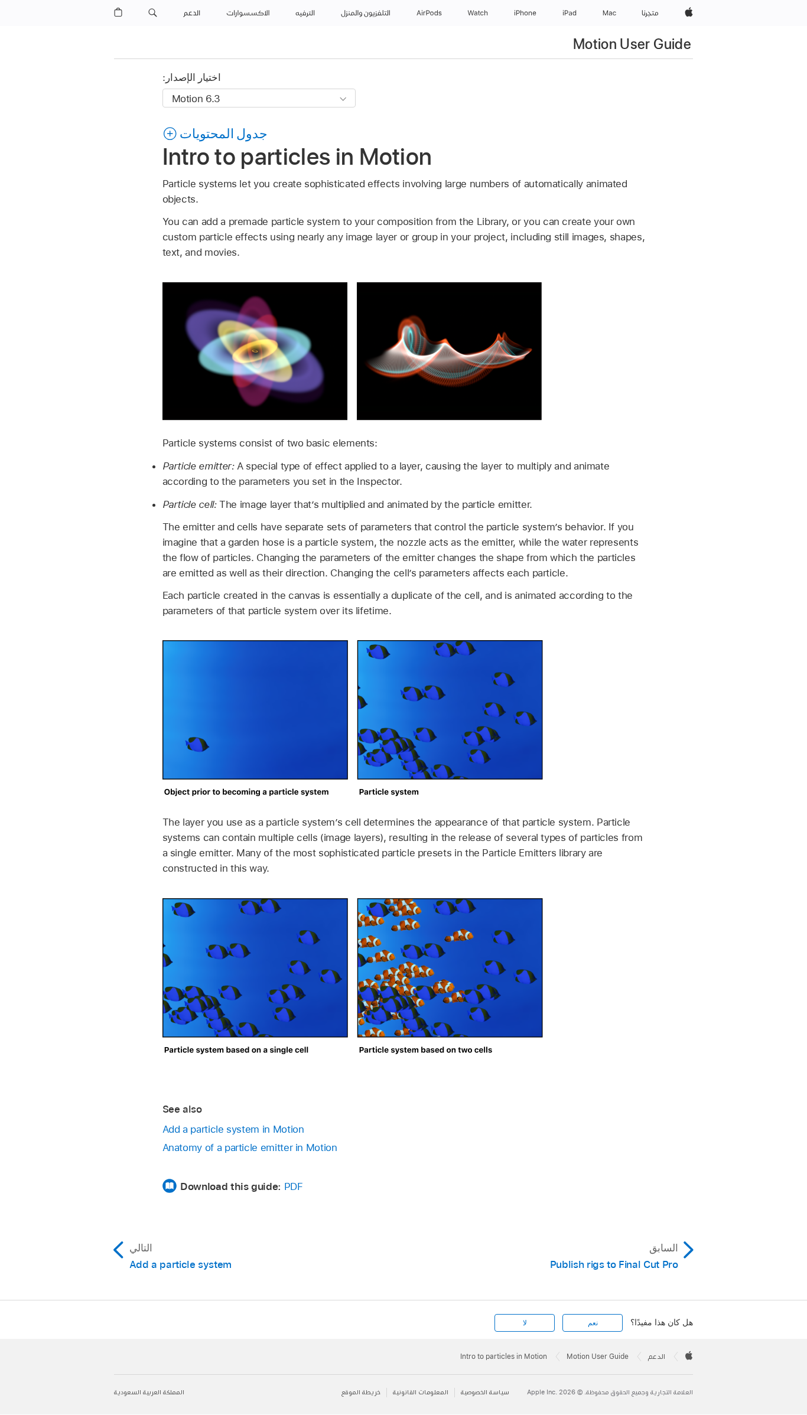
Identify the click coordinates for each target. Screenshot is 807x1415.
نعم (593, 1323)
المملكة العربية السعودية (149, 1392)
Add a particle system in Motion (233, 1129)
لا (525, 1323)
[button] (153, 13)
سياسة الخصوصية (485, 1392)
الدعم (656, 1356)
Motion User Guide (632, 44)
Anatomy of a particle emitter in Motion (249, 1147)
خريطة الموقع (360, 1392)
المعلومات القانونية (420, 1392)
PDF (293, 1186)
